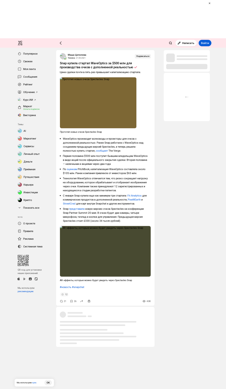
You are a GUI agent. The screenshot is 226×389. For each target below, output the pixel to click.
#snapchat (78, 287)
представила (77, 208)
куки (34, 382)
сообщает (102, 150)
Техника (71, 58)
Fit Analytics (134, 195)
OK (48, 382)
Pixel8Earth (134, 199)
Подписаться (142, 56)
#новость (65, 287)
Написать (188, 43)
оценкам (72, 169)
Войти (205, 43)
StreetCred (69, 203)
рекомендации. (26, 291)
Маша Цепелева (77, 55)
